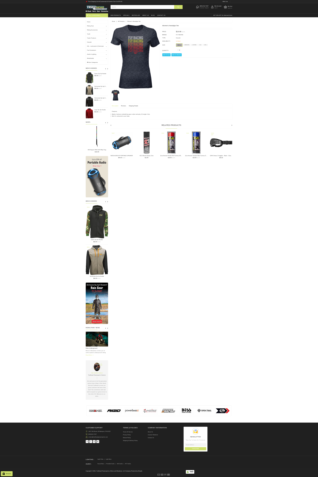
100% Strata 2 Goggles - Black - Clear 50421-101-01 (225, 155)
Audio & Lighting (91, 54)
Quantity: (165, 50)
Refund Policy (127, 437)
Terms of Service (128, 432)
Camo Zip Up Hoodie (100, 73)
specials (126, 15)
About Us (150, 432)
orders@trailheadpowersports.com (98, 437)
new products (116, 15)
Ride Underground (91, 348)
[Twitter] (87, 441)
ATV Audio (128, 463)
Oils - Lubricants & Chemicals (95, 46)
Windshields (90, 58)
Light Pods (100, 459)
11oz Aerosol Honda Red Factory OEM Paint (172, 155)
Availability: (166, 41)
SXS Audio (120, 463)
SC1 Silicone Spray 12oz (147, 155)
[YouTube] (97, 441)
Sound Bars (100, 463)
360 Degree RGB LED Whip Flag (97, 149)
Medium (187, 44)
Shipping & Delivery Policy (130, 440)
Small (179, 45)
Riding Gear (90, 26)
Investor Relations (153, 434)
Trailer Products (91, 38)
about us (145, 15)
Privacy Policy (127, 434)
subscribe (195, 448)
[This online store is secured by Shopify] (190, 471)
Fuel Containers (91, 50)
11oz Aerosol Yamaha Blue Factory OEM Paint (198, 155)
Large (194, 44)
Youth (88, 34)
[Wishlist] (97, 221)
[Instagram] (94, 441)
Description (115, 105)
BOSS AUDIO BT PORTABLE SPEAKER (122, 155)
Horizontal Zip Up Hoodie (101, 86)
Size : (164, 45)
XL (200, 44)
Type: (164, 38)
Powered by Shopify (136, 471)
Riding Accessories (92, 30)
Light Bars (108, 459)
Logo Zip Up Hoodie (100, 109)
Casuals (89, 42)
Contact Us (151, 437)
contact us (161, 15)
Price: (164, 31)
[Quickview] (101, 221)
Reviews (123, 105)
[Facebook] (90, 441)
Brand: (164, 34)
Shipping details (133, 105)
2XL (205, 44)
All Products (121, 21)
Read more (89, 355)
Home (88, 21)
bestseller (136, 15)
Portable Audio (110, 463)
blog (153, 15)
